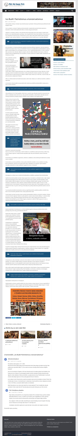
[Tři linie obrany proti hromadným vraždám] (28, 331)
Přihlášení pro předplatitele (52, 426)
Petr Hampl (14, 21)
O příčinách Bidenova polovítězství (11, 341)
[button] (23, 11)
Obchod (39, 10)
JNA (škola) (45, 10)
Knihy (17, 10)
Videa (34, 10)
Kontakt (52, 10)
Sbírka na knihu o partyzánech (59, 72)
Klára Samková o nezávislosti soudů (60, 66)
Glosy (21, 10)
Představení (11, 10)
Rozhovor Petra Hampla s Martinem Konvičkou (62, 74)
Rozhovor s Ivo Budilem (58, 64)
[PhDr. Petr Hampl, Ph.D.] (5, 10)
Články (28, 10)
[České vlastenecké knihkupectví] (55, 3)
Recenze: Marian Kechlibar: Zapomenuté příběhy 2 (44, 342)
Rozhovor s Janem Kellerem (58, 62)
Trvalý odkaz (19, 361)
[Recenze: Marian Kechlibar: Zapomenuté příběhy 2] (44, 331)
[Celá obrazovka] (72, 26)
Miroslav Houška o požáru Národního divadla (62, 68)
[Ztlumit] (70, 26)
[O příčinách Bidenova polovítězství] (11, 331)
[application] (63, 21)
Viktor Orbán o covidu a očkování (13, 324)
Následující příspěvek (45, 324)
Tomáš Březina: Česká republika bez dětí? (61, 70)
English (57, 10)
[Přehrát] (55, 26)
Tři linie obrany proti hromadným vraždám (27, 342)
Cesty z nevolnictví (11, 426)
